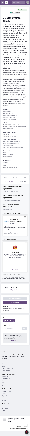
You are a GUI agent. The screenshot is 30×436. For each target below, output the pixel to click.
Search (4, 398)
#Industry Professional (9, 119)
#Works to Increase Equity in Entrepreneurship (11, 144)
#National (5, 162)
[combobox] (18, 2)
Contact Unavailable (15, 298)
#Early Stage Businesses (10, 167)
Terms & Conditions (7, 368)
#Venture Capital (7, 156)
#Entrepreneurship (8, 128)
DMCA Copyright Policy (22, 426)
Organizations (6, 378)
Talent (4, 410)
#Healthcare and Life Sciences (11, 124)
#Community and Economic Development (14, 126)
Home (3, 364)
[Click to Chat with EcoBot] (27, 432)
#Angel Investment (8, 154)
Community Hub (6, 391)
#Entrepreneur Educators (10, 115)
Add (24, 328)
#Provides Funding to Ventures (11, 141)
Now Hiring (5, 408)
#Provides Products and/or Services (13, 147)
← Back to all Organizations (11, 289)
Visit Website (15, 302)
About (3, 366)
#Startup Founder (8, 113)
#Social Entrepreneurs (9, 117)
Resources (5, 376)
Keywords (4, 395)
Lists (3, 393)
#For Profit (6, 134)
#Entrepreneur (7, 111)
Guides (4, 400)
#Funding (5, 152)
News (3, 385)
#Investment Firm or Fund (10, 136)
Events (4, 380)
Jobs (3, 383)
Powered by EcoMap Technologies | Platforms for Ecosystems (16, 419)
